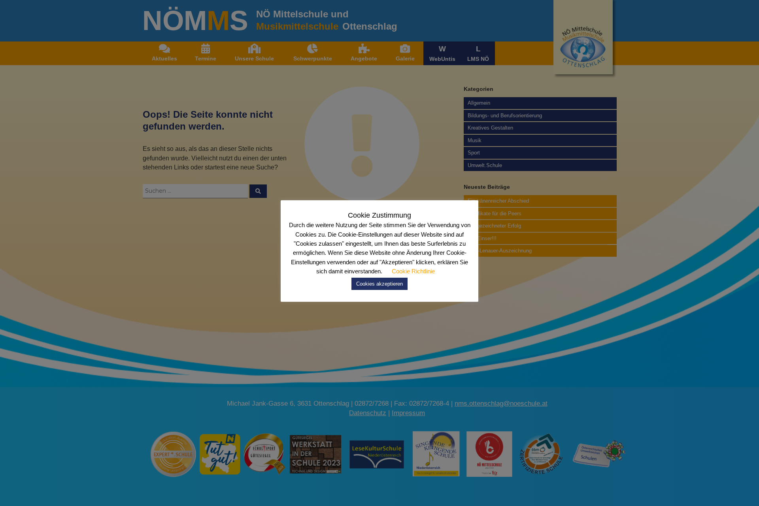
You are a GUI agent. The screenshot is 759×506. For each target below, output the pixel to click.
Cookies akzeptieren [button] (379, 284)
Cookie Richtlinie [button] (413, 271)
